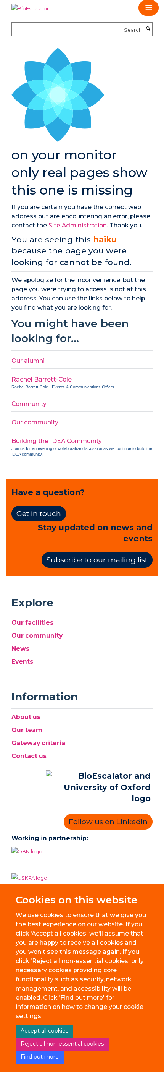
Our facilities (32, 622)
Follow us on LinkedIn (108, 821)
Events (22, 661)
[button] (148, 8)
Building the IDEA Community (56, 441)
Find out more (40, 1056)
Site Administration (77, 225)
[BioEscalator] (30, 6)
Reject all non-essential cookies (62, 1043)
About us (25, 717)
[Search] (148, 29)
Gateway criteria (38, 743)
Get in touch (38, 513)
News (20, 648)
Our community (34, 422)
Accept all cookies (44, 1030)
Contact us (29, 756)
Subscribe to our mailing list (97, 559)
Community (29, 404)
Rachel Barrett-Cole (41, 379)
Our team (26, 730)
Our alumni (28, 360)
